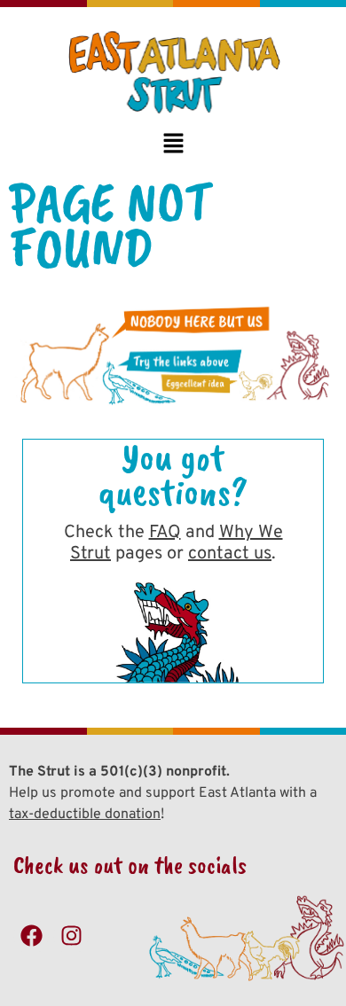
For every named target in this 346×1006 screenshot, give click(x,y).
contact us (229, 553)
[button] (173, 145)
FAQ (165, 532)
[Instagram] (71, 936)
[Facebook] (31, 936)
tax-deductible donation (85, 814)
